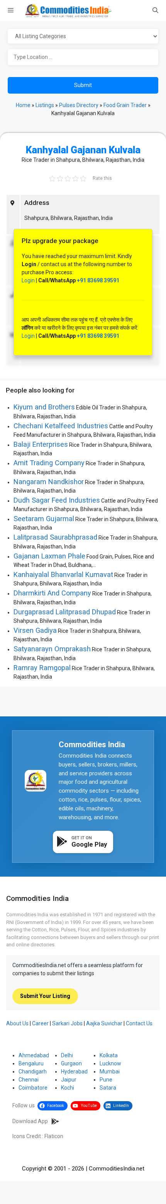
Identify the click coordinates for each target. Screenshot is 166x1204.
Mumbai (110, 1071)
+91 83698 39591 (98, 280)
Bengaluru (31, 1063)
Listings (45, 105)
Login (28, 280)
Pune (106, 1080)
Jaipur (68, 1080)
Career (40, 1023)
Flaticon (53, 1136)
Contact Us (139, 1023)
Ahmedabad (34, 1055)
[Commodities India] (68, 10)
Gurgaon (71, 1063)
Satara (108, 1088)
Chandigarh (33, 1071)
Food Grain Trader (125, 105)
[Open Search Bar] (155, 10)
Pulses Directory (78, 105)
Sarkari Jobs (67, 1023)
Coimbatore (33, 1088)
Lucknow (110, 1063)
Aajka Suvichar (104, 1023)
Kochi (67, 1088)
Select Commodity (83, 36)
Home (23, 105)
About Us (17, 1023)
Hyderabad (74, 1071)
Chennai (29, 1080)
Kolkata (109, 1055)
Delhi (67, 1055)
